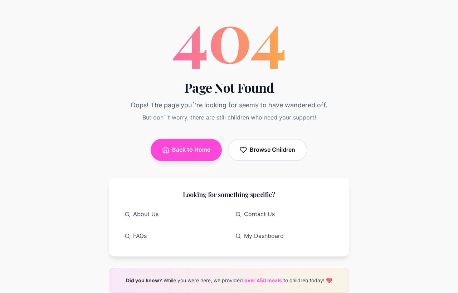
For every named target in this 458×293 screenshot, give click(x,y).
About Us (146, 214)
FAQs (140, 235)
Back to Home (191, 149)
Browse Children (272, 149)
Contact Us (259, 214)
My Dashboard (264, 235)
